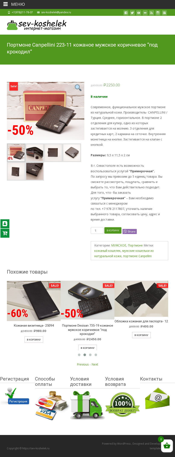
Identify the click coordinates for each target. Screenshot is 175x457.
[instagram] (157, 14)
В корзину (113, 230)
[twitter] (132, 14)
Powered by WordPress (116, 443)
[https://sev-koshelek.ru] (33, 24)
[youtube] (138, 14)
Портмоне (135, 245)
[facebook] (125, 14)
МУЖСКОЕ (118, 245)
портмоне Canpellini (137, 256)
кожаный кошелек (107, 251)
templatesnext (158, 448)
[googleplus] (164, 14)
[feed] (151, 14)
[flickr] (145, 14)
